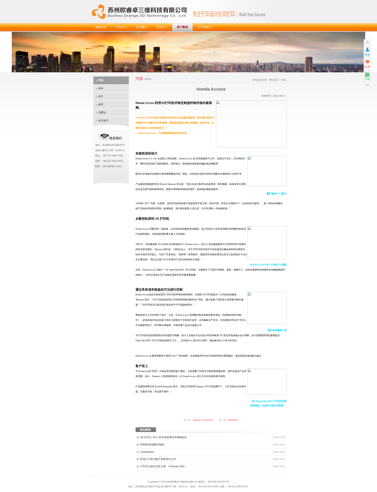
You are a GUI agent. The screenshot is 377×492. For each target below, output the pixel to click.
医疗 (100, 96)
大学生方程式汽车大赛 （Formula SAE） (163, 466)
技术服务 (141, 27)
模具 (100, 88)
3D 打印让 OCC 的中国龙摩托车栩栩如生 (163, 437)
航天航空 (103, 120)
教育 (100, 104)
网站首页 (100, 27)
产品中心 (121, 27)
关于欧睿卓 (204, 27)
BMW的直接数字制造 (152, 444)
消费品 (102, 112)
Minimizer (233, 420)
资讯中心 (161, 27)
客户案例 (182, 26)
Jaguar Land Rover (203, 420)
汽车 (100, 80)
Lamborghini (147, 451)
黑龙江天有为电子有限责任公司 (158, 459)
